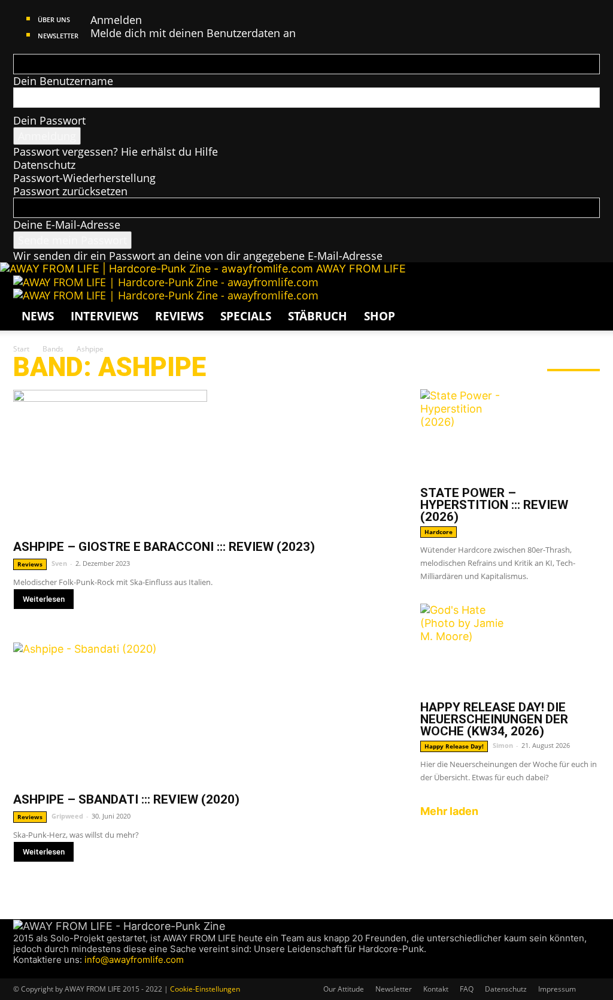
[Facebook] (19, 971)
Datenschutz (44, 164)
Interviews (104, 316)
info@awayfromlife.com (134, 959)
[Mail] (41, 971)
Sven (59, 563)
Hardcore (438, 532)
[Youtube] (63, 971)
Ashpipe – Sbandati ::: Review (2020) (126, 799)
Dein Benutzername (63, 81)
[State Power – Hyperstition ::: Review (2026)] (510, 434)
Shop (379, 316)
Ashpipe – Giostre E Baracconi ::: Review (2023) (164, 547)
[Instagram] (30, 971)
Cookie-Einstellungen (205, 989)
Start (21, 349)
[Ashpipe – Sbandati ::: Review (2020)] (204, 713)
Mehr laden (449, 811)
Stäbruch (317, 316)
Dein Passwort (49, 120)
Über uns (54, 19)
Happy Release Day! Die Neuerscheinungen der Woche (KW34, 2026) (494, 719)
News (38, 316)
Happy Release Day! (454, 746)
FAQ (467, 989)
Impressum (557, 989)
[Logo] (165, 282)
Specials (245, 316)
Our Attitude (343, 989)
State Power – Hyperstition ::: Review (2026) (494, 505)
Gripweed (67, 815)
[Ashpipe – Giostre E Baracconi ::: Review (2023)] (204, 460)
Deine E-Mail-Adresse (66, 224)
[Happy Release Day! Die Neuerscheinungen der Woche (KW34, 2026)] (510, 648)
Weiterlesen (44, 599)
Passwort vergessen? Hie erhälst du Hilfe (115, 151)
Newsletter (58, 35)
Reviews (179, 316)
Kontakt (435, 989)
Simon (503, 745)
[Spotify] (53, 971)
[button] (585, 290)
